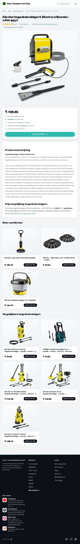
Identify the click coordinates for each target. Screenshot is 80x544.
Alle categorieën (60, 464)
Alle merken (59, 467)
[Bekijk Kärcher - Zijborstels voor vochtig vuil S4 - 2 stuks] (59, 241)
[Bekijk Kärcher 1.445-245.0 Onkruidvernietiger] (21, 241)
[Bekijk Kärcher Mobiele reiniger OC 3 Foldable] (21, 284)
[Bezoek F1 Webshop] (4, 500)
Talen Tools (33, 470)
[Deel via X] (66, 539)
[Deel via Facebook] (71, 539)
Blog (56, 470)
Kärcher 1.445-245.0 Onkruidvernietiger (20, 258)
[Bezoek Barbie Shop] (4, 518)
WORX (31, 480)
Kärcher (25, 24)
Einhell (31, 483)
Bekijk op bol (38, 134)
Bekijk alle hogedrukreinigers (25, 213)
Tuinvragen (59, 480)
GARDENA (32, 467)
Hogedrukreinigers (18, 11)
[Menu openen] (75, 4)
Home (4, 11)
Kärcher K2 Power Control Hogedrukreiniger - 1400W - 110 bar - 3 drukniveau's (19, 351)
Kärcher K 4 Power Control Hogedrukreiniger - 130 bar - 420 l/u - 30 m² (20, 436)
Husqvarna (32, 474)
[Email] (76, 539)
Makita (31, 487)
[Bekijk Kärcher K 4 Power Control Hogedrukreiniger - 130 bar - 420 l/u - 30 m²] (21, 417)
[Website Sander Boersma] (11, 539)
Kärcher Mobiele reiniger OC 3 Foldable (20, 300)
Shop (9, 11)
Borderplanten (60, 477)
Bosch (31, 477)
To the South (33, 464)
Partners (58, 474)
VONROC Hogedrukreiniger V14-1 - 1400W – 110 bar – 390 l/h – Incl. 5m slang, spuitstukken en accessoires (57, 351)
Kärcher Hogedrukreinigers (49, 24)
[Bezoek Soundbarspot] (4, 510)
